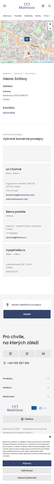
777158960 (11, 233)
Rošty (38, 16)
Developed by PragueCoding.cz (18, 432)
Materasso (7, 74)
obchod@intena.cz (16, 237)
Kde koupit (18, 74)
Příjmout (27, 463)
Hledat (27, 314)
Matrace (7, 16)
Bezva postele (15, 212)
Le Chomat (13, 169)
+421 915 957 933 (18, 363)
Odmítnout (27, 470)
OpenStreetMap (47, 62)
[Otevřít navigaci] (4, 6)
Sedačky (28, 16)
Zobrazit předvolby (27, 477)
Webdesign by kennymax (35, 429)
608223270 (12, 271)
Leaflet (35, 62)
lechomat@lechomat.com (20, 194)
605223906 (9, 112)
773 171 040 (12, 190)
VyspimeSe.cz (15, 250)
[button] (50, 436)
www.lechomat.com (17, 199)
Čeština (29, 419)
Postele (17, 16)
